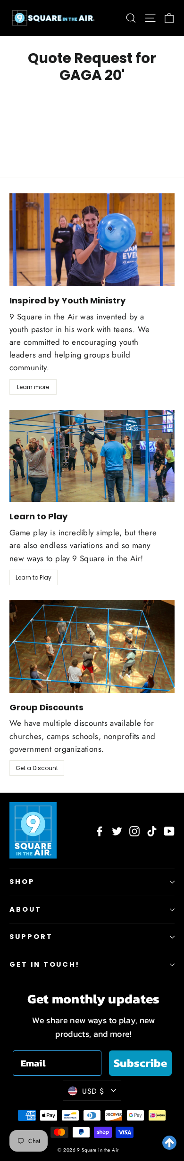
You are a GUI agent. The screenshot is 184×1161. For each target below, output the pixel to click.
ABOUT (25, 909)
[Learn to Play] (92, 456)
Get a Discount (37, 768)
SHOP (22, 881)
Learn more (33, 387)
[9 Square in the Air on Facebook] (99, 830)
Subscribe (140, 1063)
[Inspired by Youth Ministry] (92, 239)
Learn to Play (33, 577)
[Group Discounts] (92, 646)
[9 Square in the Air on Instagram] (134, 830)
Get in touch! (44, 964)
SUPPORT (31, 936)
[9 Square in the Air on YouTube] (169, 830)
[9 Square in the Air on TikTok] (152, 830)
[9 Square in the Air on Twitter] (117, 830)
